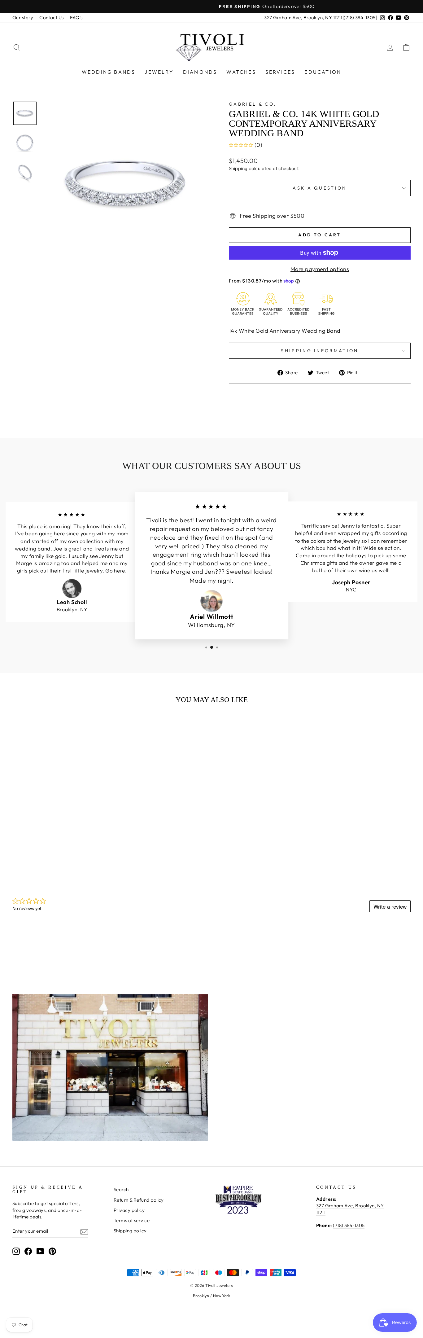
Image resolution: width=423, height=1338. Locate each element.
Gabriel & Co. (252, 104)
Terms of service (132, 1220)
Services (280, 72)
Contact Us (51, 17)
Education (322, 72)
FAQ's (76, 17)
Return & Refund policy (139, 1200)
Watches (241, 72)
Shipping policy (130, 1231)
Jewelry (159, 72)
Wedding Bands (109, 72)
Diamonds (200, 72)
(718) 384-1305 (359, 17)
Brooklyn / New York (211, 1295)
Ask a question (320, 188)
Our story (22, 17)
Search (121, 1189)
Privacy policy (129, 1210)
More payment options (319, 269)
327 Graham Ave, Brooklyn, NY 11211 (303, 17)
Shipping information (319, 350)
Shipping (238, 168)
